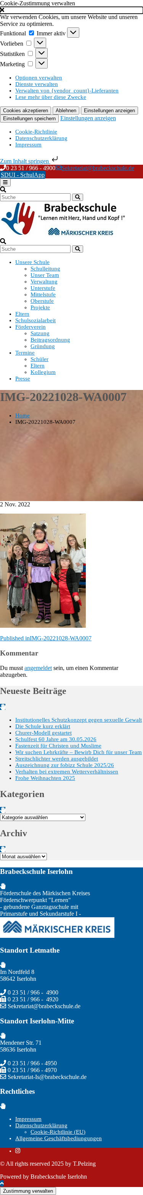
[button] (71, 10)
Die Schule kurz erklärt (42, 726)
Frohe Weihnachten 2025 (45, 778)
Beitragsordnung (50, 340)
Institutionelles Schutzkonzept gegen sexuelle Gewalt (78, 720)
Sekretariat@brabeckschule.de (97, 168)
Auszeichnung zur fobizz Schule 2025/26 (64, 765)
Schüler (39, 359)
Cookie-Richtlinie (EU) (58, 1132)
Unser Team (45, 275)
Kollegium (43, 372)
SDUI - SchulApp (23, 175)
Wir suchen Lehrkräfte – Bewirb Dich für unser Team (78, 752)
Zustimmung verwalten (28, 1191)
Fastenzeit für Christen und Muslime (58, 746)
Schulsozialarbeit (35, 320)
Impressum (28, 145)
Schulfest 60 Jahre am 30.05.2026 (55, 739)
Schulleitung (45, 269)
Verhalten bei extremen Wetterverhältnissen (66, 772)
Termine (25, 353)
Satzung (40, 333)
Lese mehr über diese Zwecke (50, 97)
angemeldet (38, 668)
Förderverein (30, 327)
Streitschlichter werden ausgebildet (56, 759)
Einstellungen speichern (29, 118)
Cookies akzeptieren (25, 110)
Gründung (43, 346)
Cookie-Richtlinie (36, 132)
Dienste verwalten (36, 84)
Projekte (40, 307)
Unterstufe (43, 288)
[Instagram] (17, 1151)
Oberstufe (42, 301)
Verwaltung (44, 281)
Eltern (22, 314)
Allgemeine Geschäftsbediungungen (58, 1138)
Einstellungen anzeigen (109, 110)
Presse (22, 379)
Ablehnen (66, 110)
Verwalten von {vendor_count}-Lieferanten (67, 91)
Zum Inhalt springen (25, 161)
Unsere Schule (32, 262)
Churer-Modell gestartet (43, 733)
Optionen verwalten (38, 78)
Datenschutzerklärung (41, 138)
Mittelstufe (43, 294)
